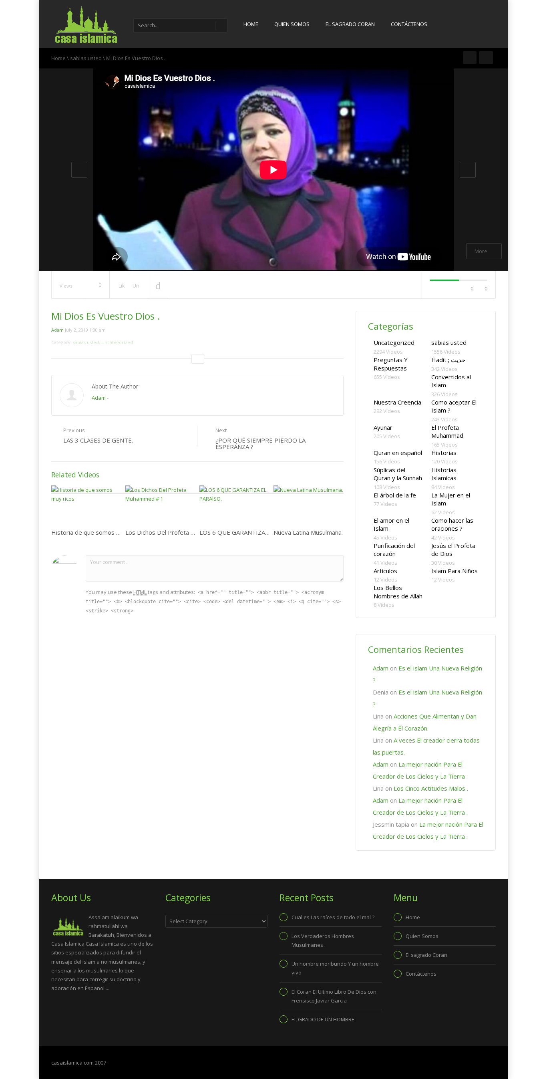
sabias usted (86, 58)
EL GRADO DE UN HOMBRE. (324, 1019)
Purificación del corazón (394, 550)
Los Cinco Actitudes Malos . (431, 788)
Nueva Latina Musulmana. (308, 532)
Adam (57, 330)
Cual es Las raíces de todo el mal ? (333, 917)
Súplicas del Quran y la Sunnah (398, 474)
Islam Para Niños (454, 571)
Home (250, 24)
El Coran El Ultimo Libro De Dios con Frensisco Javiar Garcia (334, 996)
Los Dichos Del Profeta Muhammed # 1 (179, 532)
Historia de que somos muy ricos (97, 532)
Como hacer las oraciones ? (452, 524)
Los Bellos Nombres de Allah (398, 592)
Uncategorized (394, 342)
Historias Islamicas (444, 474)
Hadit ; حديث (448, 360)
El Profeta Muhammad (447, 431)
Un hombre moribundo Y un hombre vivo (335, 968)
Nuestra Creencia (397, 402)
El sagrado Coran (350, 24)
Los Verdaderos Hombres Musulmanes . (323, 940)
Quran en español (398, 453)
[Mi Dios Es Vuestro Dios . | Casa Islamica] (85, 24)
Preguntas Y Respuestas (391, 364)
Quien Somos (292, 24)
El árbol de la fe (395, 495)
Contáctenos (409, 24)
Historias (444, 453)
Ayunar (383, 427)
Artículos (385, 571)
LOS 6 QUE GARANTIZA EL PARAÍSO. (250, 532)
